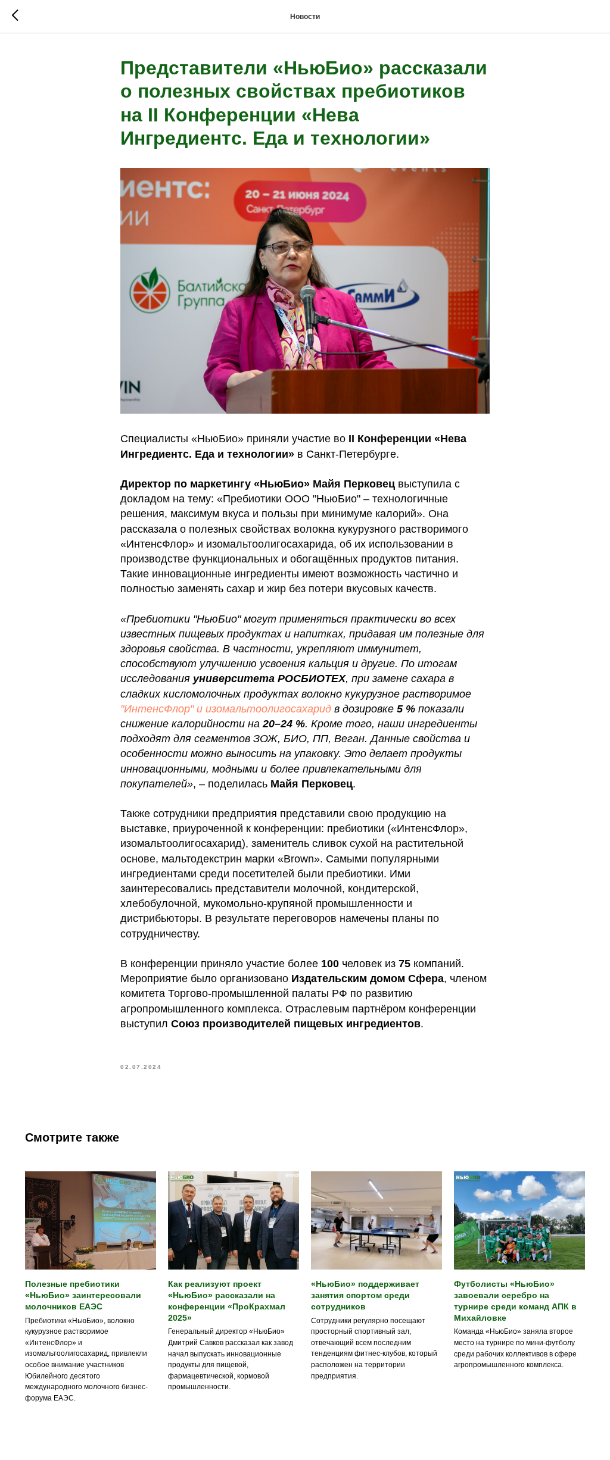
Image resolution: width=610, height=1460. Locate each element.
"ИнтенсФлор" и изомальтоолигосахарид (225, 709)
